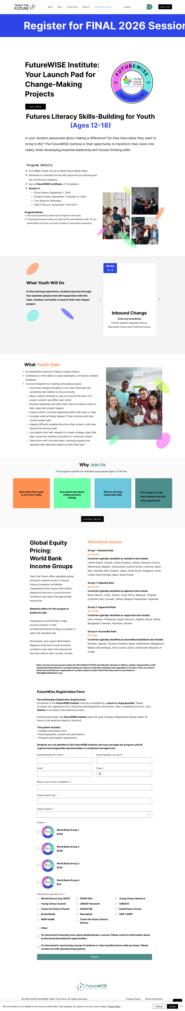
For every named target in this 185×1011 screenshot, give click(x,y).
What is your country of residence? (54, 782)
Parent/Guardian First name (50, 755)
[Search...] (149, 7)
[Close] (181, 1006)
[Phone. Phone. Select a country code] (101, 774)
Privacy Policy (114, 1006)
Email (40, 768)
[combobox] (94, 815)
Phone (100, 768)
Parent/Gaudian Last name (109, 755)
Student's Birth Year (47, 795)
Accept (172, 1006)
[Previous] (100, 299)
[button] (59, 7)
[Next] (159, 299)
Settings (159, 1006)
